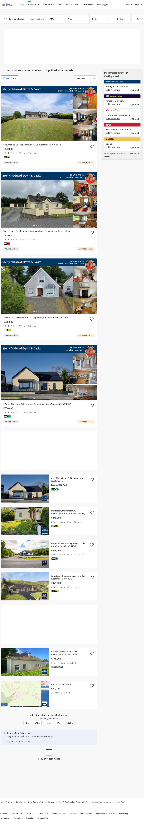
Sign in (138, 4)
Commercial (88, 4)
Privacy (29, 813)
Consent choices (58, 813)
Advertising (123, 813)
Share (69, 4)
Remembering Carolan (105, 813)
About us (3, 813)
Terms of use (17, 813)
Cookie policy (42, 813)
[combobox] (32, 18)
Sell (76, 4)
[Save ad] (91, 146)
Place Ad (129, 5)
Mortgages (102, 5)
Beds (94, 19)
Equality (73, 813)
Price (70, 19)
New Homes (49, 4)
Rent (60, 4)
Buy (22, 4)
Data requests (86, 813)
